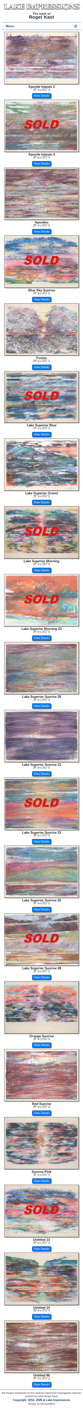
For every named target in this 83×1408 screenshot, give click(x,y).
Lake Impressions (58, 1400)
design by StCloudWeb (41, 1404)
